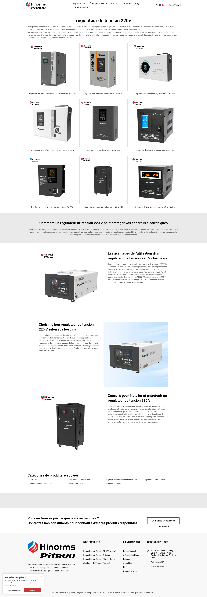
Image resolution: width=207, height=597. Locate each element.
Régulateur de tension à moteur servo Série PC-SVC (52, 207)
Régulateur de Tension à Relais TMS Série (103, 150)
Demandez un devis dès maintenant (163, 521)
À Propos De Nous (98, 3)
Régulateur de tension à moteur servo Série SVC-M (154, 207)
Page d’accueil (80, 3)
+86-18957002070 (159, 562)
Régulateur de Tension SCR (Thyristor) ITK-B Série (155, 94)
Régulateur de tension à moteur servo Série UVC (103, 94)
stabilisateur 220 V (75, 484)
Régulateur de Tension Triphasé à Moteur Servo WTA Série (52, 94)
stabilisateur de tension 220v (41, 484)
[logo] (36, 5)
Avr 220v (33, 480)
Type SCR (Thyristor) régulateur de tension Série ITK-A (52, 150)
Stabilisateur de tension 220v (79, 480)
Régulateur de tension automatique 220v (121, 480)
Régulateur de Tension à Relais (96, 555)
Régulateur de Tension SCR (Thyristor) (99, 551)
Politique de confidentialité (142, 593)
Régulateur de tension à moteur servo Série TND (103, 207)
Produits (114, 3)
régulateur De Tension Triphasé (96, 563)
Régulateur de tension (114, 484)
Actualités (126, 3)
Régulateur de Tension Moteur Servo (99, 559)
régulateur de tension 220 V (154, 480)
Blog (137, 3)
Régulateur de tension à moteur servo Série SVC (155, 150)
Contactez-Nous (80, 7)
